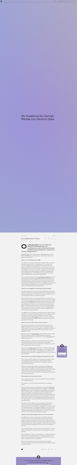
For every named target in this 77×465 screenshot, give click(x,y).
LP (70, 1)
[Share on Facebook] (48, 239)
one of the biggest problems (43, 277)
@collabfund (23, 240)
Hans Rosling (35, 317)
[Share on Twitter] (45, 239)
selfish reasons (32, 348)
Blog (75, 1)
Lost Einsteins (35, 334)
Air (66, 1)
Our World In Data (32, 245)
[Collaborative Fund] (1, 1)
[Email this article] (51, 239)
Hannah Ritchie (25, 254)
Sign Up (61, 355)
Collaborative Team (32, 238)
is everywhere (49, 336)
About (55, 1)
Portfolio (61, 1)
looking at (31, 301)
